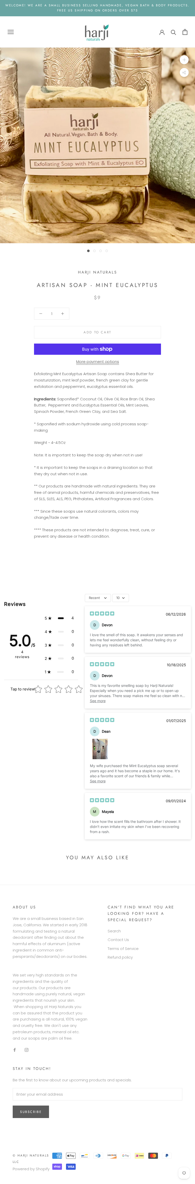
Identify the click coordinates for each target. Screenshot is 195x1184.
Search (114, 931)
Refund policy (120, 957)
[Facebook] (15, 1049)
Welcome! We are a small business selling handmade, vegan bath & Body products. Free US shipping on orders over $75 (97, 8)
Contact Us (118, 939)
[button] (59, 618)
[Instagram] (26, 1049)
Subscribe (31, 1111)
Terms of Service (123, 948)
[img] (102, 614)
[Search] (173, 32)
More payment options (97, 361)
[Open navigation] (11, 32)
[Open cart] (185, 32)
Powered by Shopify (31, 1169)
